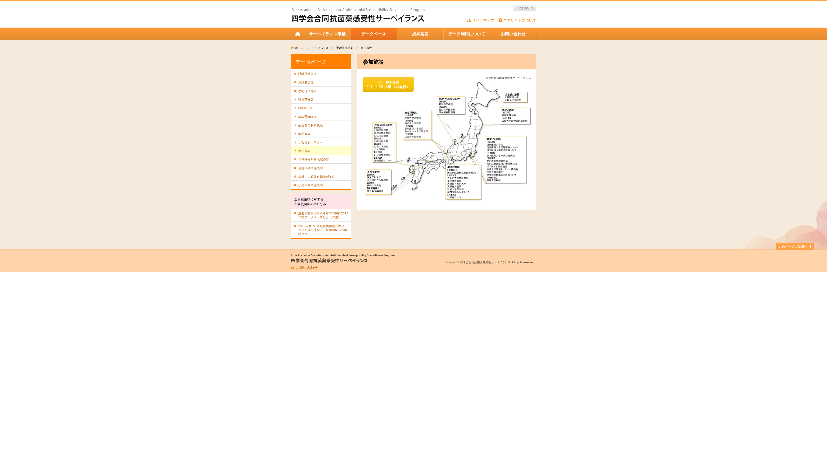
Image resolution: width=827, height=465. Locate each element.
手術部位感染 (344, 48)
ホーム (299, 48)
